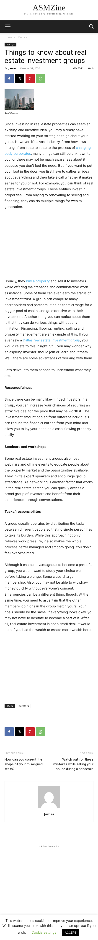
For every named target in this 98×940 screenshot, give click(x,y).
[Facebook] (9, 78)
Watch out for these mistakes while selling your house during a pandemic (73, 764)
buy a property (38, 281)
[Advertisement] (49, 244)
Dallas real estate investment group (51, 340)
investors (23, 706)
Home (8, 37)
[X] (19, 78)
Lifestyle (22, 37)
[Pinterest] (30, 78)
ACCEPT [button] (70, 932)
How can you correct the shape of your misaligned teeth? (24, 764)
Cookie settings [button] (43, 932)
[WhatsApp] (40, 78)
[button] (91, 26)
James (12, 68)
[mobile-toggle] (7, 26)
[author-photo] (49, 808)
